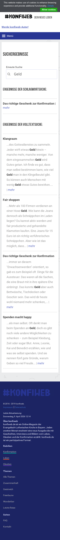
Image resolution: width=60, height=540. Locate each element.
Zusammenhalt (10, 483)
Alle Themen (9, 477)
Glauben (7, 464)
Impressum (8, 407)
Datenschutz (20, 407)
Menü (10, 35)
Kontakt (7, 526)
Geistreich (8, 489)
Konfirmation (9, 451)
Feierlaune (8, 495)
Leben (6, 458)
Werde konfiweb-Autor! (15, 26)
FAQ (5, 520)
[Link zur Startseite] (28, 16)
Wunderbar (8, 501)
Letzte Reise (9, 507)
